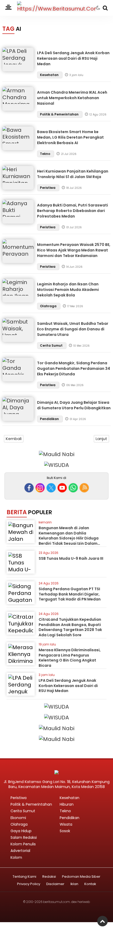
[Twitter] (51, 487)
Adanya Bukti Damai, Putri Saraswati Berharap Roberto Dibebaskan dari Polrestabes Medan (72, 211)
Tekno (45, 154)
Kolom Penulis (23, 844)
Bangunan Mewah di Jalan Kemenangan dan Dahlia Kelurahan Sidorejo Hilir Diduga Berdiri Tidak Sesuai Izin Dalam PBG (69, 538)
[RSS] (84, 487)
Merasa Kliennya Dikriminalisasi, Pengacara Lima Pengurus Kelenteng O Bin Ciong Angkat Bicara (70, 657)
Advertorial (20, 850)
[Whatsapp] (73, 487)
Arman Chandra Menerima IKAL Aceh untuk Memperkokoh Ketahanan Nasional (72, 98)
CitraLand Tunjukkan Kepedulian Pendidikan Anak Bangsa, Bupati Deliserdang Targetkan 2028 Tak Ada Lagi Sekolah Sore (70, 627)
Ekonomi (18, 817)
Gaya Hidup (21, 831)
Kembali (14, 438)
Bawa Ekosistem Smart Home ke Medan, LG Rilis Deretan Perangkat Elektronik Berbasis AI (70, 137)
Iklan (74, 884)
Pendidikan (50, 419)
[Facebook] (29, 487)
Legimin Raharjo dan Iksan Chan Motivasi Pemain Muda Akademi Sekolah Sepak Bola (68, 289)
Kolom (16, 857)
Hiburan (67, 804)
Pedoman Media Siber (81, 877)
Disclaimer (55, 884)
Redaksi (49, 877)
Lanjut (101, 438)
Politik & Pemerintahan (59, 114)
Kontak (90, 884)
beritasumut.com (56, 902)
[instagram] (40, 487)
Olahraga (48, 306)
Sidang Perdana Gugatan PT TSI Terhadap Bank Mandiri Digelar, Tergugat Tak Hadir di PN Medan (70, 594)
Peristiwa (48, 187)
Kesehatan (49, 75)
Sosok (65, 831)
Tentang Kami (24, 877)
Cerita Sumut (51, 345)
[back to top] (102, 921)
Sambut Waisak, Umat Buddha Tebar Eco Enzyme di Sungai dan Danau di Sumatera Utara (72, 329)
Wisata (66, 824)
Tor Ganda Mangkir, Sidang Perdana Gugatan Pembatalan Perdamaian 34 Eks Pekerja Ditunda (73, 368)
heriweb (84, 902)
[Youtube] (62, 487)
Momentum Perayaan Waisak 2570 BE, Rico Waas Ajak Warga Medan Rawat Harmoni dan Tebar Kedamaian (73, 250)
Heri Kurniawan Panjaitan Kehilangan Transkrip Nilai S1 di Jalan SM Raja (72, 174)
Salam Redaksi (24, 837)
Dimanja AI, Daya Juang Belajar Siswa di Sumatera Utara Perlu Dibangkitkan (74, 405)
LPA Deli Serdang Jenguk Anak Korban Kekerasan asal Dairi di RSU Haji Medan (73, 58)
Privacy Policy (28, 884)
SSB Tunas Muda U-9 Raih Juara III (71, 558)
